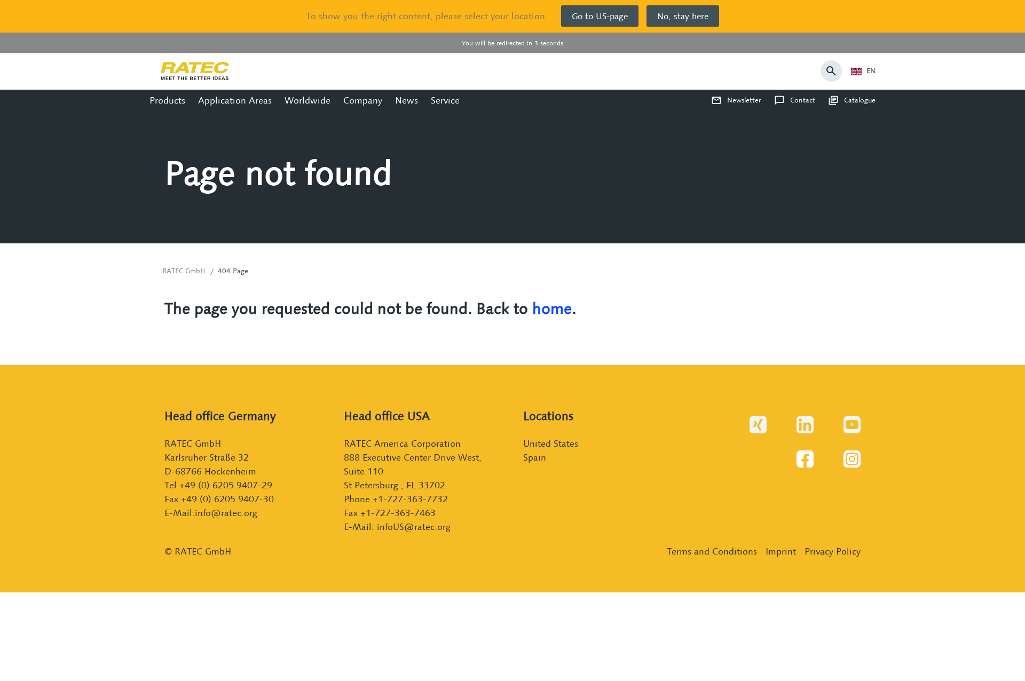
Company (362, 100)
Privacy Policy (833, 551)
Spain (534, 457)
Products (167, 100)
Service (445, 100)
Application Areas (235, 100)
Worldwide (307, 100)
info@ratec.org (226, 512)
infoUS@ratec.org (414, 526)
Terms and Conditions (712, 551)
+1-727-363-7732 (410, 498)
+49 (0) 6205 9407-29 (225, 484)
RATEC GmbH (183, 270)
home (552, 308)
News (406, 100)
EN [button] (871, 70)
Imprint (781, 551)
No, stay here (682, 16)
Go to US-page (600, 16)
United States (550, 443)
